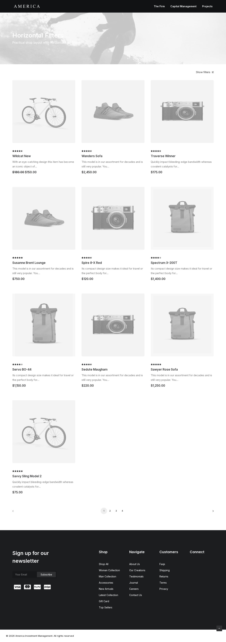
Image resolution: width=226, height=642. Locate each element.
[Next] (209, 512)
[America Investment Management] (26, 6)
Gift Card (104, 601)
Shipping (164, 570)
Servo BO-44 (21, 369)
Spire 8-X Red (92, 263)
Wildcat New (21, 156)
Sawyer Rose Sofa (164, 369)
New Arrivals (106, 588)
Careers (134, 588)
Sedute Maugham (95, 369)
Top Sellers (105, 607)
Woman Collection (109, 570)
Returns (163, 576)
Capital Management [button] (183, 6)
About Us (134, 564)
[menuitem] (160, 6)
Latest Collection (108, 595)
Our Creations (137, 570)
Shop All (103, 564)
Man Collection (107, 576)
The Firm (159, 6)
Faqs (162, 564)
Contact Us (135, 595)
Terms (163, 582)
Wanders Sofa (92, 156)
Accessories (106, 582)
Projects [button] (207, 6)
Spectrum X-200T (164, 263)
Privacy (163, 588)
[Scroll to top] (219, 628)
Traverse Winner (163, 156)
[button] (43, 111)
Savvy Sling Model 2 (26, 476)
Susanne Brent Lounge (29, 263)
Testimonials (136, 576)
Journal (133, 582)
